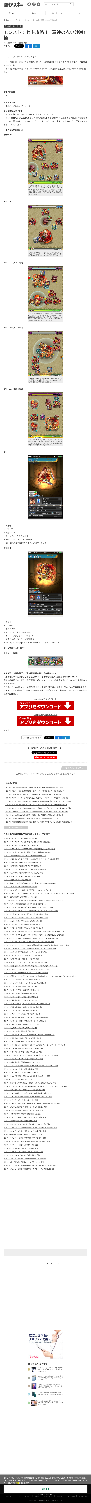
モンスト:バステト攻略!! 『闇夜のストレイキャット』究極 (24, 1162)
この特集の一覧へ (17, 827)
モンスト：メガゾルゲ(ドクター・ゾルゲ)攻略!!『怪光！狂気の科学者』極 (29, 1035)
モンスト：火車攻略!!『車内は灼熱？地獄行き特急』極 (22, 862)
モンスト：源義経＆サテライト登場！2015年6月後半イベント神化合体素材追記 (31, 859)
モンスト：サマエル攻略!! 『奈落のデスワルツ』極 (21, 1024)
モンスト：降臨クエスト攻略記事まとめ (17, 880)
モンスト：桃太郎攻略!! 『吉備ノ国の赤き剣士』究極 (22, 1062)
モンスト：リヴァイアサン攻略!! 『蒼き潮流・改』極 (22, 1014)
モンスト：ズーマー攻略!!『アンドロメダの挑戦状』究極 (23, 1048)
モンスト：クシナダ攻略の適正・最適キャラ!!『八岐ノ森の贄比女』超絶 (29, 942)
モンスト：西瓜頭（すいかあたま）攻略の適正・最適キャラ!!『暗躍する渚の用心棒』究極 (36, 811)
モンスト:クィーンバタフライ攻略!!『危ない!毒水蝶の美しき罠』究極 (27, 1093)
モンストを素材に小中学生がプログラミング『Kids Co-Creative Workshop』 (30, 883)
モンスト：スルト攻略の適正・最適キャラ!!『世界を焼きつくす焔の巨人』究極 (31, 1065)
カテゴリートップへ (75, 768)
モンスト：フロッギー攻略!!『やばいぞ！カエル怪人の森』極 (25, 983)
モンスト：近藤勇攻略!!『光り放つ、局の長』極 (20, 1000)
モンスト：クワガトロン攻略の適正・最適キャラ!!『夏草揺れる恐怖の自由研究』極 (34, 815)
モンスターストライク (13, 26)
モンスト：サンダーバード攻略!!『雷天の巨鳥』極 (21, 845)
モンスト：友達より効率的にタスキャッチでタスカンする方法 (25, 952)
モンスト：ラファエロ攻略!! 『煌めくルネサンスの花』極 (23, 928)
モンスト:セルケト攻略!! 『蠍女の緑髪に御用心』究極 (22, 1114)
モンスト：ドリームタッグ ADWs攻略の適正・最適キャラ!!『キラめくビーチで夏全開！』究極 (38, 808)
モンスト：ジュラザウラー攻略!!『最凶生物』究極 (21, 1100)
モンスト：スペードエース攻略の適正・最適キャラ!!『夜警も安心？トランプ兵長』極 (34, 791)
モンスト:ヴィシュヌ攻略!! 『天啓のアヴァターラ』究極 (23, 1134)
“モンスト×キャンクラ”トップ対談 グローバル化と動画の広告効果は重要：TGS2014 (33, 900)
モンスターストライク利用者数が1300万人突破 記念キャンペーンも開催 (28, 907)
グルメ (11, 13)
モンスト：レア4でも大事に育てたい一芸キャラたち (22, 979)
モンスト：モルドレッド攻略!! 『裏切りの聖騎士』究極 (23, 1052)
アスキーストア (79, 13)
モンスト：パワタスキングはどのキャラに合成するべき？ (24, 955)
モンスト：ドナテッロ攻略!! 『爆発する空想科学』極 (22, 924)
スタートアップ (34, 13)
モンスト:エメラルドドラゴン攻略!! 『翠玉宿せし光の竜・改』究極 (27, 1124)
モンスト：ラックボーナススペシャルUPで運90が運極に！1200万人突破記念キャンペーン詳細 (36, 945)
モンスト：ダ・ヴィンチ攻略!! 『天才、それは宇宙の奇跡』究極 (26, 917)
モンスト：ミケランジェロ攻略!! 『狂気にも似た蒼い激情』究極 (26, 914)
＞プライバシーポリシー (45, 1495)
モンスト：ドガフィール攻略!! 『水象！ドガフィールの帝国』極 (26, 1017)
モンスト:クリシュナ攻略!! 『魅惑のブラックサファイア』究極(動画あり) (29, 1169)
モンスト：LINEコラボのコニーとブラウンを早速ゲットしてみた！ (27, 962)
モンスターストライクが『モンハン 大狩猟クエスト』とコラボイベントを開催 (31, 911)
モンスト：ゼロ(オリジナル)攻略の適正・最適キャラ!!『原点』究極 (27, 1141)
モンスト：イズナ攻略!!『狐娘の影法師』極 (19, 1031)
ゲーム (17, 20)
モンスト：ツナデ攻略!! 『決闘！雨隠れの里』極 (20, 993)
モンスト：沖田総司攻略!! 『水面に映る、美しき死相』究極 (24, 1090)
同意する (45, 1489)
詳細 (17, 1483)
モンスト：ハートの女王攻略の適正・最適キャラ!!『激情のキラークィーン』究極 (33, 794)
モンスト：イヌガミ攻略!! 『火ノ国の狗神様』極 (20, 1010)
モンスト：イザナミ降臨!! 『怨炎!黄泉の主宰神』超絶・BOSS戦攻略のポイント (31, 938)
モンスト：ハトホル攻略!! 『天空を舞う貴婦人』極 (21, 990)
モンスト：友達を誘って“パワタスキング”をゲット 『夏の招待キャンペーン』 (31, 966)
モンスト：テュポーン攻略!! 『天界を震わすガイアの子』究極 (25, 1138)
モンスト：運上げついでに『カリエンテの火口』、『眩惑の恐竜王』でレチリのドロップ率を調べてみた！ (40, 976)
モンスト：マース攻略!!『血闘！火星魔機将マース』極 (22, 1041)
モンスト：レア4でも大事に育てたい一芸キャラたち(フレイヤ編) (26, 969)
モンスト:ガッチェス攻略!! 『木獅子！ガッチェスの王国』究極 (25, 1107)
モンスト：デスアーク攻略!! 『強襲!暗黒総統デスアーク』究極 (25, 1158)
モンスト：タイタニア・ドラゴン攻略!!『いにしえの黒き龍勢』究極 (27, 842)
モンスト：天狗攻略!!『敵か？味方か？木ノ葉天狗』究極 (23, 873)
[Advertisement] (45, 1195)
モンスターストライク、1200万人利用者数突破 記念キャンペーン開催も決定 (30, 948)
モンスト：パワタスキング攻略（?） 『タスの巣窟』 (22, 959)
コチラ (16, 693)
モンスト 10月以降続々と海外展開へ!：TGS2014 (20, 897)
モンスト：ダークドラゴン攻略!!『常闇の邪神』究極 (22, 1155)
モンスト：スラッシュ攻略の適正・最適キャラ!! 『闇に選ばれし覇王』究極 (30, 1165)
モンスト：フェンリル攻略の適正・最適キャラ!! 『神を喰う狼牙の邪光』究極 (30, 1127)
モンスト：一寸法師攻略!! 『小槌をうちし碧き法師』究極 (23, 1110)
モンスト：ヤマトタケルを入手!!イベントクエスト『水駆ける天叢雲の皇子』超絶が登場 (34, 935)
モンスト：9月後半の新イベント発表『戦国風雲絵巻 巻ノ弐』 (25, 855)
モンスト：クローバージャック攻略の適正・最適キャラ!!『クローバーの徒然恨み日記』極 (36, 798)
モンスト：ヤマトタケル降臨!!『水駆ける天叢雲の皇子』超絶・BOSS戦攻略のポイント (34, 931)
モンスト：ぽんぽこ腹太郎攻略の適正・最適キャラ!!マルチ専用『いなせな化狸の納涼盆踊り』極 (38, 822)
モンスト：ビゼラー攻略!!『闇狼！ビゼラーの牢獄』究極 (23, 1152)
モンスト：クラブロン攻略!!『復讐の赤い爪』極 (20, 838)
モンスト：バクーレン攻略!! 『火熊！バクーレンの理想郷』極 (25, 1021)
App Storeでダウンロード (45, 699)
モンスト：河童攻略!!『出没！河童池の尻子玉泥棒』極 (22, 866)
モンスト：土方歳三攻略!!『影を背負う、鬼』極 (20, 1028)
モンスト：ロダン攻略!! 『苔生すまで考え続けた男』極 (23, 921)
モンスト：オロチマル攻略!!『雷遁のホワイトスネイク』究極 (25, 1131)
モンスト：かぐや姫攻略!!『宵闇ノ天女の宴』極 (20, 986)
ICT (57, 13)
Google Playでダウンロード (45, 714)
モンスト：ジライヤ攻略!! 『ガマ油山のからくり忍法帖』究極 (25, 1117)
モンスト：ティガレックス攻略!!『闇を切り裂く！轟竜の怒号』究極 (27, 852)
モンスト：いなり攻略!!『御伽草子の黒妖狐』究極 (21, 1148)
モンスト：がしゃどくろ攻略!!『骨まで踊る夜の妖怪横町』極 (25, 869)
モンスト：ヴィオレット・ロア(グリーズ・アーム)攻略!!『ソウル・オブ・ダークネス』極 (34, 1045)
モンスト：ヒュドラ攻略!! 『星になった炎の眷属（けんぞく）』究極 (27, 1076)
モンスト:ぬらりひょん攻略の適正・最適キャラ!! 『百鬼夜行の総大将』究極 (30, 1083)
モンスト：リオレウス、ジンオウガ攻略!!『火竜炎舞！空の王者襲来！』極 (29, 849)
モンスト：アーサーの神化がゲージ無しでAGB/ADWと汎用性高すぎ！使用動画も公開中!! (36, 805)
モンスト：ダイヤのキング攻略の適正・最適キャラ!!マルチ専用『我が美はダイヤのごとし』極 (38, 801)
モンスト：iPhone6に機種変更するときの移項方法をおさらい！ (26, 904)
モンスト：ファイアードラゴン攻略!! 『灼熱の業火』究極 (23, 1059)
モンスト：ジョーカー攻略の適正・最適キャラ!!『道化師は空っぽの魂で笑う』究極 (34, 787)
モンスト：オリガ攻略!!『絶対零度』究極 (18, 1079)
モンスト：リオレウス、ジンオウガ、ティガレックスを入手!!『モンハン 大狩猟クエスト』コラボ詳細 (39, 893)
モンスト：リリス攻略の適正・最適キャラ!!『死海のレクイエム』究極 (28, 1096)
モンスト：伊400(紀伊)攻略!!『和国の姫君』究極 (20, 1121)
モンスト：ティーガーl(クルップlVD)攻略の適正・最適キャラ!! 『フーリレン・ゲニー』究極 (35, 1086)
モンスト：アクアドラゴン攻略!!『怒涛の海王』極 (21, 1072)
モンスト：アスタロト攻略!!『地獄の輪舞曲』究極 (21, 1069)
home (8, 20)
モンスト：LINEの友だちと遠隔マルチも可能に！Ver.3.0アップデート (27, 890)
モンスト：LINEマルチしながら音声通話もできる (20, 886)
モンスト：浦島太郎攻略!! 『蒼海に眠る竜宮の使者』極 (23, 1007)
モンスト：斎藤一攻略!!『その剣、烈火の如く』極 (21, 997)
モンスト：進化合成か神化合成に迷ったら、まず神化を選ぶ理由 (26, 973)
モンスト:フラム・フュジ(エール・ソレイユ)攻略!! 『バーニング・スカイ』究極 (31, 1055)
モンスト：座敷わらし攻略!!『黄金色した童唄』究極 (22, 876)
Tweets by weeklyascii (53, 1264)
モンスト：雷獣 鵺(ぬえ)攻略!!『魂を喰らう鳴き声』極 (22, 1038)
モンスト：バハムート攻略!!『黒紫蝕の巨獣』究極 (21, 1145)
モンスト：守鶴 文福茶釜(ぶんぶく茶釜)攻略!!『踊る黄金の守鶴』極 (27, 1004)
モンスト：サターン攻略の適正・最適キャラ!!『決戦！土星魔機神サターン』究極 (32, 1103)
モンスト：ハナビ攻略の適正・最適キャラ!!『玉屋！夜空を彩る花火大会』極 (32, 818)
